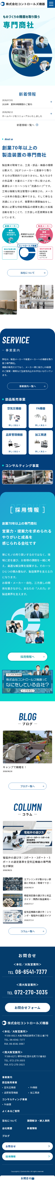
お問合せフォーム (27, 1007)
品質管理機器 (11, 1092)
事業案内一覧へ (27, 386)
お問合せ (11, 1146)
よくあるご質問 (11, 1111)
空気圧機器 (10, 1087)
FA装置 (7, 1104)
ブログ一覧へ (27, 786)
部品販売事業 (9, 1082)
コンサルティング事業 (14, 1099)
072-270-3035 (27, 992)
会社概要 (7, 1128)
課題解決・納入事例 (38, 1120)
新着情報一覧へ (25, 125)
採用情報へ (27, 657)
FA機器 (33, 1087)
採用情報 (11, 1156)
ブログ (6, 1136)
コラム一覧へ (27, 931)
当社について (27, 272)
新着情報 (32, 1128)
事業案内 (7, 1077)
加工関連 (34, 1092)
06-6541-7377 (27, 972)
